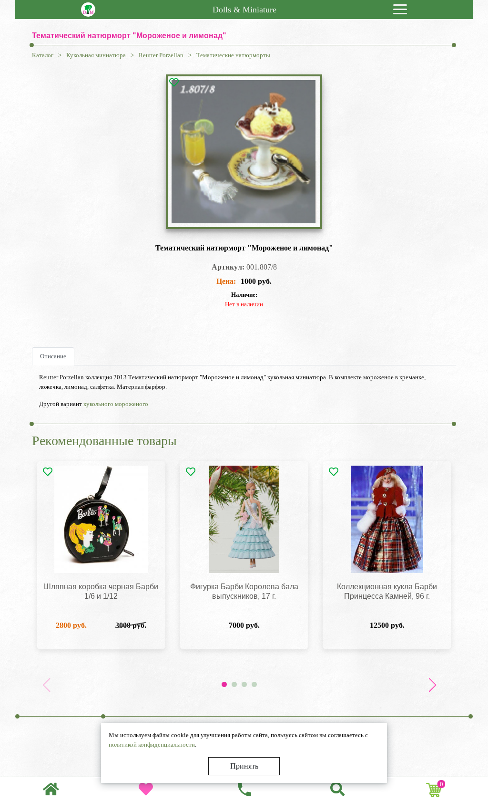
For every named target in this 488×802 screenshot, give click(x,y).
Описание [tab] (53, 356)
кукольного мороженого (115, 403)
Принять (244, 766)
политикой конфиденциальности (152, 744)
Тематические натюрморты (233, 55)
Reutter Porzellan (161, 55)
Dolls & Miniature (244, 9)
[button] (432, 685)
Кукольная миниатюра (96, 55)
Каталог (42, 55)
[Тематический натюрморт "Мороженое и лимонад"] (244, 151)
